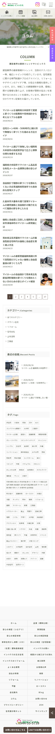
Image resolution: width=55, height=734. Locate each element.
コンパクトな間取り (13, 428)
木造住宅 (9, 564)
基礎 (8, 505)
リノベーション (12, 452)
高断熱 (44, 529)
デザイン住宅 (13, 322)
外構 (41, 446)
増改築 (44, 547)
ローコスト (30, 493)
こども (15, 517)
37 (45, 296)
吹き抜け (9, 493)
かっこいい (42, 440)
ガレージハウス (11, 440)
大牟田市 (19, 547)
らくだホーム (29, 458)
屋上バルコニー (12, 541)
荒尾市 (8, 458)
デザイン (35, 553)
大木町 (26, 428)
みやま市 (35, 452)
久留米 (16, 422)
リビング (9, 464)
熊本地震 (17, 458)
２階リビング (33, 541)
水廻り (24, 476)
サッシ (16, 476)
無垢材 (21, 470)
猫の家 (23, 541)
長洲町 (26, 446)
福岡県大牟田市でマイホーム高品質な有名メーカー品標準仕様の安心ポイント (20, 168)
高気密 (8, 535)
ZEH (30, 422)
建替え (23, 434)
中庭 (17, 464)
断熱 (16, 559)
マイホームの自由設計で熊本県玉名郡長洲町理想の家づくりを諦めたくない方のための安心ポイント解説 (20, 278)
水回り (8, 559)
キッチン (16, 499)
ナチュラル (26, 464)
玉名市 (18, 446)
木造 (30, 529)
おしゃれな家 (11, 470)
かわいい (37, 464)
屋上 (22, 511)
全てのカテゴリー (14, 317)
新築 (25, 505)
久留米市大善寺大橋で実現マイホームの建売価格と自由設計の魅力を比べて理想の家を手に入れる (20, 205)
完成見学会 (52, 53)
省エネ (8, 553)
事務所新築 (42, 434)
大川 (36, 422)
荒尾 (43, 452)
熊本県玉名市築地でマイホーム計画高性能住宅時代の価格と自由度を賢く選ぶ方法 (20, 241)
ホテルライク (41, 470)
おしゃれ (25, 553)
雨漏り (29, 511)
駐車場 (21, 523)
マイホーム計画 (12, 434)
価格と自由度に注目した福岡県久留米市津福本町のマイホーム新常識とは (20, 223)
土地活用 (11, 336)
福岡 (30, 499)
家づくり (17, 535)
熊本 (24, 499)
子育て (23, 517)
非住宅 (8, 422)
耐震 (36, 529)
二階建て (35, 428)
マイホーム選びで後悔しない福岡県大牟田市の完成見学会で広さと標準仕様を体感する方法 (20, 150)
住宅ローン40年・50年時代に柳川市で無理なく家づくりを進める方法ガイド (20, 132)
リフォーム (12, 326)
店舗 (41, 559)
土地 (36, 547)
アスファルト (11, 523)
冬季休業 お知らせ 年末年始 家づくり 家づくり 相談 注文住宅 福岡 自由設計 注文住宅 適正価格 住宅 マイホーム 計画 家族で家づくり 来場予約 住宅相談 (27, 485)
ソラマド (22, 529)
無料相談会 (25, 452)
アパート (33, 559)
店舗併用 (19, 493)
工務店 (10, 341)
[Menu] (51, 4)
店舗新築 (32, 434)
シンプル (9, 446)
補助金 (8, 476)
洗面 (8, 499)
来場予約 (33, 535)
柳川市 (34, 446)
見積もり (24, 559)
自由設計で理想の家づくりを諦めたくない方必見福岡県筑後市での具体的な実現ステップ (20, 186)
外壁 (43, 553)
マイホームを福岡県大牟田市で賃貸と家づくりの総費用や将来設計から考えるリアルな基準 (20, 114)
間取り (16, 553)
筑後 (24, 422)
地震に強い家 (11, 529)
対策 (38, 523)
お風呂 (39, 493)
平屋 (25, 535)
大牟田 (31, 517)
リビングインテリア (28, 440)
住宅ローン (20, 564)
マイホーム (17, 505)
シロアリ (9, 547)
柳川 (38, 458)
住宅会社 (11, 331)
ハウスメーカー (12, 511)
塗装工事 (38, 511)
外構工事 (30, 523)
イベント (43, 535)
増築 (8, 517)
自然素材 (30, 470)
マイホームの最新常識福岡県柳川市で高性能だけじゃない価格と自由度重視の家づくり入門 (20, 259)
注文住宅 (29, 547)
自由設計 (40, 517)
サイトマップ (41, 711)
